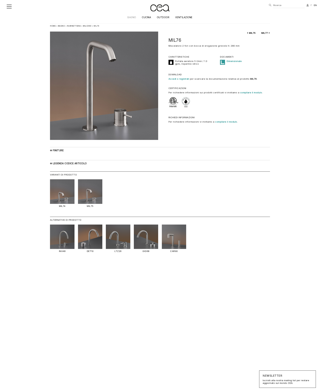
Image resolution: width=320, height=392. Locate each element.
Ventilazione (183, 17)
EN (315, 5)
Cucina (146, 17)
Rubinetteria (74, 26)
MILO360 (87, 26)
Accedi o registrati (178, 78)
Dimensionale (234, 61)
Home (53, 26)
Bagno (132, 17)
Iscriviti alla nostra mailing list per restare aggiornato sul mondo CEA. (286, 379)
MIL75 (252, 33)
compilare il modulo (251, 92)
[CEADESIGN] (160, 14)
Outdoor (163, 17)
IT (311, 5)
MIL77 (265, 33)
